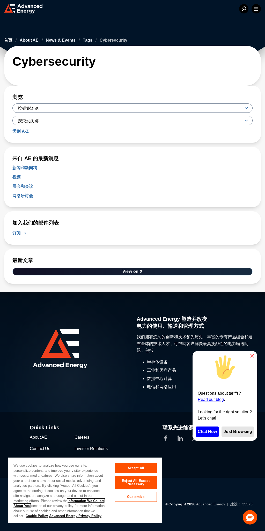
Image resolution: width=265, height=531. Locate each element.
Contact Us (40, 448)
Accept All (136, 468)
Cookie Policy (37, 516)
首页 (8, 40)
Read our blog (211, 399)
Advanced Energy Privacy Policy (75, 516)
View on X (132, 271)
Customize (135, 497)
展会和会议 (22, 186)
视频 (16, 177)
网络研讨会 (22, 195)
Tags (88, 40)
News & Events (61, 40)
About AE (30, 40)
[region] (85, 490)
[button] (250, 517)
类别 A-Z (20, 131)
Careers (82, 437)
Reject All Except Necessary (136, 482)
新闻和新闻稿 (24, 168)
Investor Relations (91, 448)
